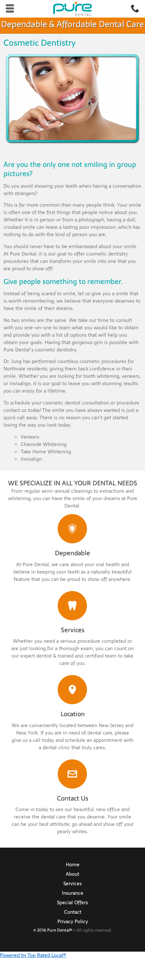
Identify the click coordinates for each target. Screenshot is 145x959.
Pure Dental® (60, 930)
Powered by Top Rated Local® (33, 955)
